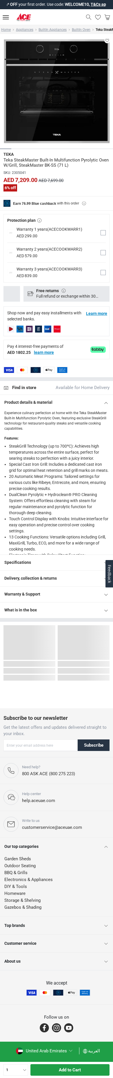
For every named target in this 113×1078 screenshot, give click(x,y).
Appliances (24, 30)
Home (6, 30)
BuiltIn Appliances (53, 30)
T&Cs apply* (94, 4)
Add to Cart (70, 1070)
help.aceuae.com (38, 800)
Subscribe (93, 745)
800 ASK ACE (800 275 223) (48, 773)
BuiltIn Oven (81, 30)
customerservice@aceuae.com (52, 827)
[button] (56, 232)
